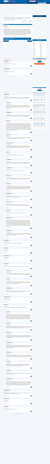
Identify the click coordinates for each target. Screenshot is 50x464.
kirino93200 (8, 193)
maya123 (8, 352)
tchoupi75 (8, 159)
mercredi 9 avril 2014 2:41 (8, 185)
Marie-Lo (8, 175)
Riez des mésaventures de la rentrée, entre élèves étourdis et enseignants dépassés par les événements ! (17, 38)
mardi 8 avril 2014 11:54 (6, 70)
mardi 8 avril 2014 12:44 (6, 96)
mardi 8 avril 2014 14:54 (6, 400)
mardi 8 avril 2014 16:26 (8, 280)
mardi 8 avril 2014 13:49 (8, 313)
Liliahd (7, 134)
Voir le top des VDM (39, 63)
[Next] (13, 413)
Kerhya (5, 263)
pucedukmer (8, 342)
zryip (7, 102)
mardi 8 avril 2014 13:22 (6, 265)
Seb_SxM (5, 240)
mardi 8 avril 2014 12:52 (8, 104)
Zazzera (8, 332)
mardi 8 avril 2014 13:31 (6, 298)
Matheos (8, 217)
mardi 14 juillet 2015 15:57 (8, 232)
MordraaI (8, 270)
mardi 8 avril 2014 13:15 (6, 257)
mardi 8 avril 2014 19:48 (8, 144)
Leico (7, 361)
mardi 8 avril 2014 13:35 (8, 272)
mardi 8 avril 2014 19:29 (8, 136)
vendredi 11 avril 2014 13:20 (9, 380)
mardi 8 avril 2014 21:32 (8, 161)
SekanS (5, 398)
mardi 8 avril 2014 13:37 (6, 306)
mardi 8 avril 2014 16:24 (8, 122)
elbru (5, 304)
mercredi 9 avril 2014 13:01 (9, 203)
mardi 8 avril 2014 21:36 (8, 169)
